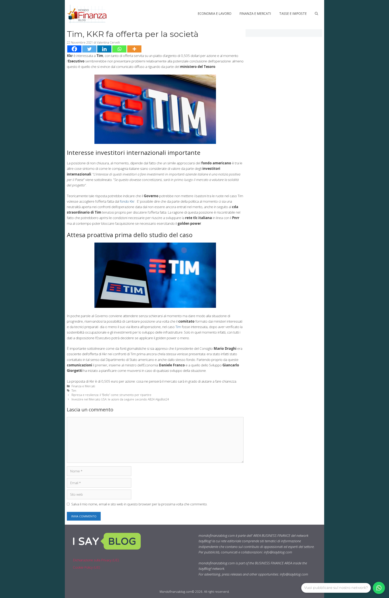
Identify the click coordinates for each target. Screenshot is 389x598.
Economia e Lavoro (214, 13)
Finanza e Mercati (255, 13)
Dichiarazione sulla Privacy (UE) (96, 560)
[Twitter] (89, 48)
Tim (178, 326)
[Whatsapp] (119, 48)
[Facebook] (74, 48)
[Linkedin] (104, 48)
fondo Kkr (127, 201)
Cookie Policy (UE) (86, 567)
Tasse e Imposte (293, 13)
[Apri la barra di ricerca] (316, 14)
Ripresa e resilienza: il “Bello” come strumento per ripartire (111, 395)
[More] (134, 48)
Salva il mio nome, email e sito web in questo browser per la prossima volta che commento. (139, 504)
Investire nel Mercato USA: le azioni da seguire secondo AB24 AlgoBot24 (120, 399)
